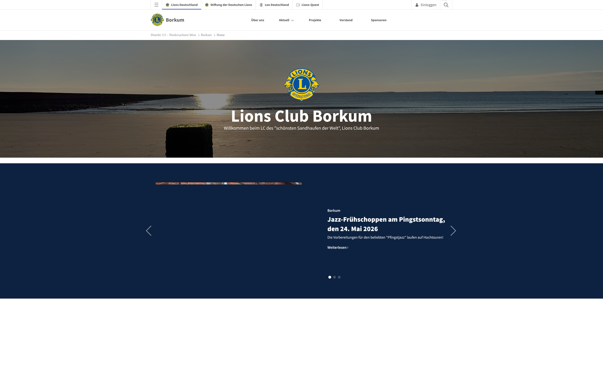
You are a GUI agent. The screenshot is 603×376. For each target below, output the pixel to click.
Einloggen (428, 4)
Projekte (315, 20)
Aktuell (284, 20)
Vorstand (346, 20)
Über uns (257, 20)
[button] (329, 277)
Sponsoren (379, 20)
